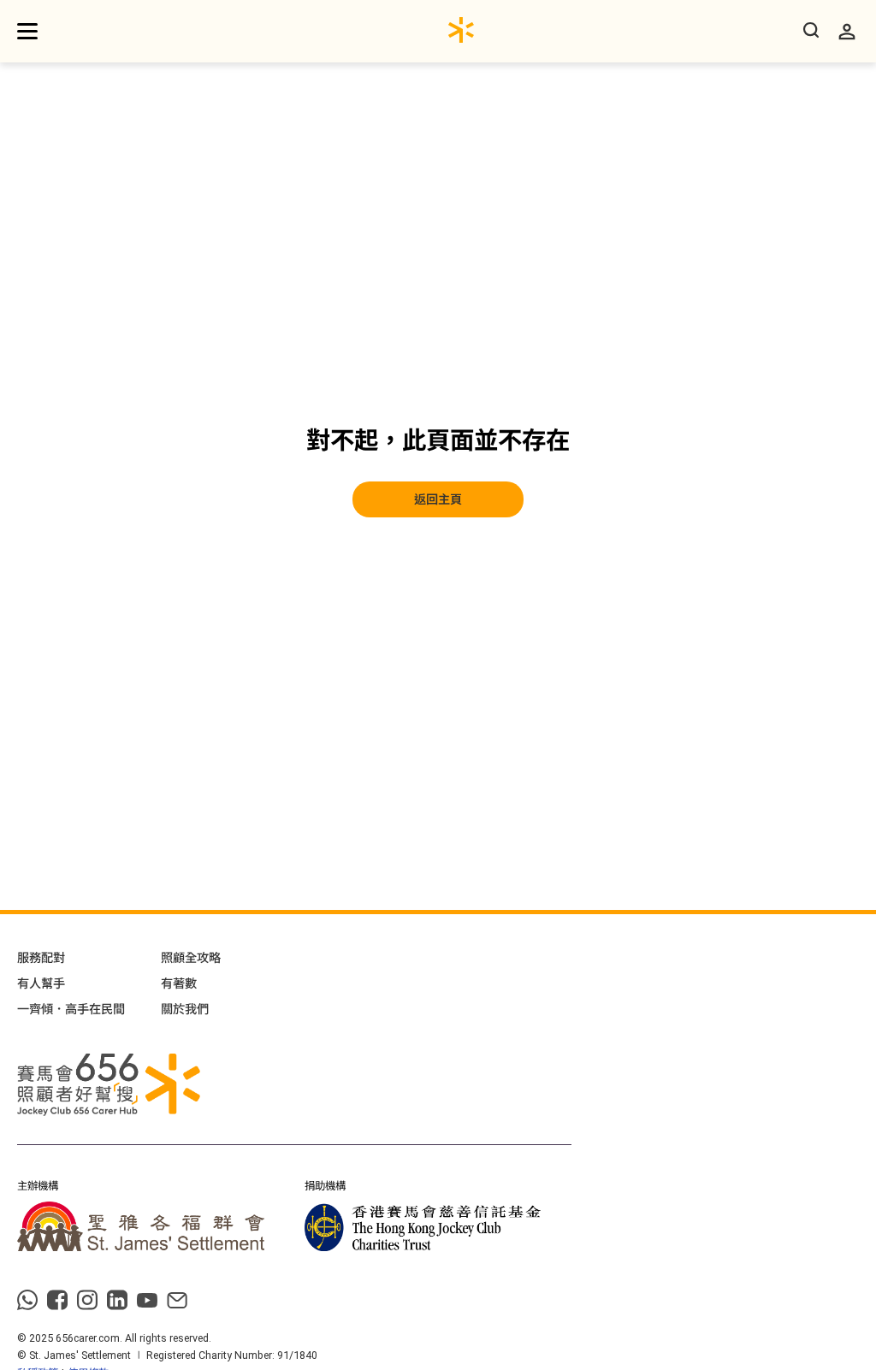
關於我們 (185, 1009)
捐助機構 (325, 1186)
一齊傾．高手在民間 (71, 1009)
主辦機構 (37, 1186)
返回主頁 (438, 499)
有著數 (179, 983)
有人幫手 (41, 983)
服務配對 (41, 958)
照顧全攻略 (191, 958)
